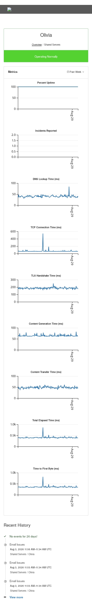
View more (16, 597)
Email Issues (17, 544)
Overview (37, 44)
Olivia (31, 554)
